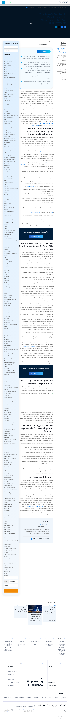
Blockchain (36, 697)
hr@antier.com (51, 682)
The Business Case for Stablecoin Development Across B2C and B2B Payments (61, 57)
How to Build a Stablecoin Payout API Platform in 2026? (21, 610)
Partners (57, 697)
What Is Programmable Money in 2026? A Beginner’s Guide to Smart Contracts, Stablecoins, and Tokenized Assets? (49, 614)
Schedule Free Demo (35, 236)
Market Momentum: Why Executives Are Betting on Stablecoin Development (61, 50)
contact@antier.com (53, 679)
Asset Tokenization (20, 697)
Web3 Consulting (8, 697)
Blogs (27, 7)
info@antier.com (52, 685)
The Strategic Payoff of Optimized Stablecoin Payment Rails (61, 65)
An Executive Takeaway (63, 78)
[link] (31, 539)
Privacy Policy (63, 718)
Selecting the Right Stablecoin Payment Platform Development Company (61, 72)
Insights (44, 697)
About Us (64, 697)
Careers (50, 697)
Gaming (29, 697)
